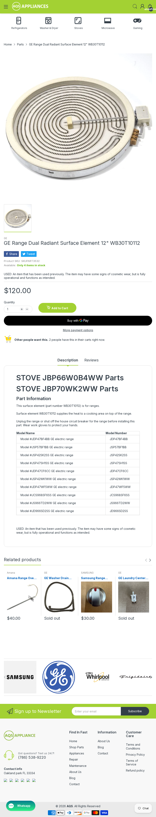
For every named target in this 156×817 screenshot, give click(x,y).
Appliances (76, 753)
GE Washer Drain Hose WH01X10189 (58, 578)
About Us (75, 772)
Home (73, 741)
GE (5, 238)
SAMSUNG (87, 572)
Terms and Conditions (133, 746)
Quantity (9, 302)
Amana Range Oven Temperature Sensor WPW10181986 (22, 578)
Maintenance (78, 765)
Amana (11, 572)
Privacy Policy (135, 754)
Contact (74, 784)
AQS (70, 806)
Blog (72, 778)
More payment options (78, 330)
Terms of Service (132, 762)
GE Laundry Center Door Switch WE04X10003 (131, 578)
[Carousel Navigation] (148, 560)
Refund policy (135, 770)
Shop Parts (76, 747)
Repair (73, 759)
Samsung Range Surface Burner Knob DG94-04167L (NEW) (96, 578)
